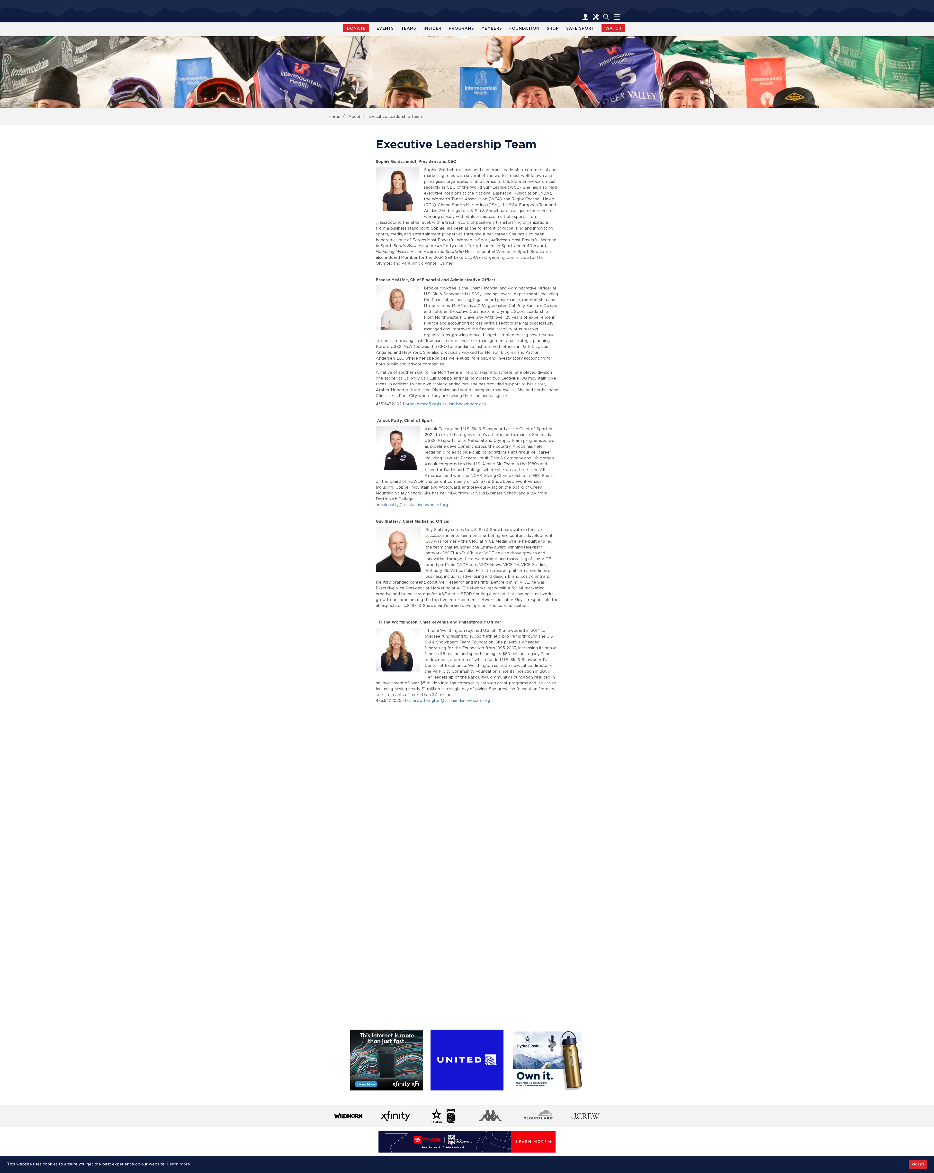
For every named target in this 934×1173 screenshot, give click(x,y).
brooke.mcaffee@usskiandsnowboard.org (445, 404)
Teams (408, 28)
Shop (553, 28)
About (354, 116)
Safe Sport (580, 28)
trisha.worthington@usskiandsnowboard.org (447, 700)
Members (491, 28)
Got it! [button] (918, 1164)
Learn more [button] (178, 1164)
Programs (461, 28)
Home (334, 116)
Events (385, 28)
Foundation (524, 28)
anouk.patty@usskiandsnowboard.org (412, 505)
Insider (432, 28)
